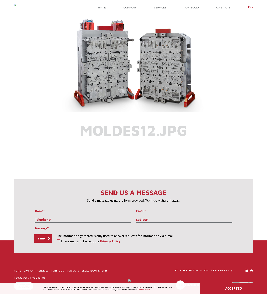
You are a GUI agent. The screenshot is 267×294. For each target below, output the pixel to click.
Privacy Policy (110, 241)
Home (102, 7)
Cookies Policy (144, 289)
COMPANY (129, 7)
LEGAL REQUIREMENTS (94, 270)
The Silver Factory (222, 270)
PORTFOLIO (191, 7)
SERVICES (160, 7)
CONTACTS (223, 7)
